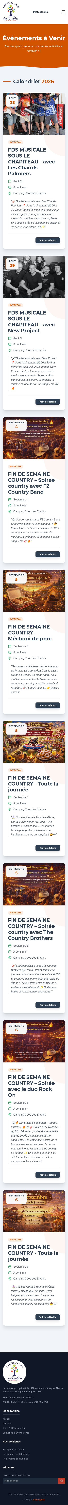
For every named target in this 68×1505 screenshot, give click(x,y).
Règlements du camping (15, 1458)
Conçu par (34, 1500)
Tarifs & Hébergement (14, 1428)
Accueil (6, 1418)
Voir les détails (47, 240)
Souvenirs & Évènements (16, 1432)
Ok (61, 1480)
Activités (7, 1423)
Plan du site (40, 12)
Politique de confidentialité (16, 1454)
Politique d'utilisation (13, 1449)
